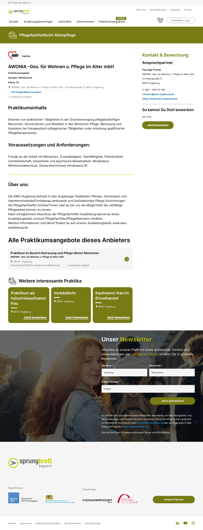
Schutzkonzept (92, 523)
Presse (188, 9)
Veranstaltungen (158, 9)
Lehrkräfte (64, 21)
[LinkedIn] (177, 523)
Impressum (26, 523)
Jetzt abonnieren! (172, 400)
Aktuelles (175, 9)
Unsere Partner (174, 499)
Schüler (13, 21)
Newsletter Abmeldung (150, 422)
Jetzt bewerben (35, 317)
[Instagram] (193, 523)
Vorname (107, 365)
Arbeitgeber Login (180, 20)
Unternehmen (85, 21)
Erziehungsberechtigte (38, 21)
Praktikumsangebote (112, 21)
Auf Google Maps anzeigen (26, 92)
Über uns (141, 9)
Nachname (155, 365)
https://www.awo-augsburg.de (159, 98)
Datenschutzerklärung (135, 426)
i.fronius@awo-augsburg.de (158, 94)
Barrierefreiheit (73, 523)
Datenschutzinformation (48, 523)
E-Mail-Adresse (111, 382)
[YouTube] (185, 523)
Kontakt (12, 523)
